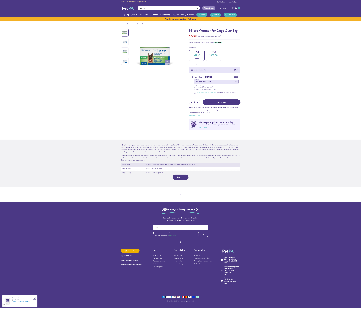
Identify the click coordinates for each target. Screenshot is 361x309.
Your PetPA (180, 301)
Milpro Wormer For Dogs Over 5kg (134, 23)
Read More (180, 177)
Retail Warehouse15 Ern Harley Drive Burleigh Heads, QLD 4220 (230, 260)
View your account (159, 261)
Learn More (203, 127)
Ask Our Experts (233, 2)
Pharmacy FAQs (158, 258)
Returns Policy (178, 258)
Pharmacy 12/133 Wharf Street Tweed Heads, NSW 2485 (230, 281)
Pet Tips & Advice (222, 2)
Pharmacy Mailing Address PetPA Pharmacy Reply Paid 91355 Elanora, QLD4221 (232, 270)
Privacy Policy (178, 261)
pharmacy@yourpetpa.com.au (132, 264)
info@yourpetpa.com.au (130, 260)
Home (122, 23)
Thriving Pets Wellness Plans (203, 261)
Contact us (156, 264)
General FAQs (157, 255)
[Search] (197, 8)
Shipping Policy (179, 255)
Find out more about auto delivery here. (205, 92)
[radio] (214, 70)
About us (197, 255)
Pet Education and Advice (202, 258)
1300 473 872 (128, 256)
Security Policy (178, 264)
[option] (157, 57)
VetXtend (197, 264)
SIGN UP (203, 234)
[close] (34, 298)
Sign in (225, 8)
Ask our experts (158, 267)
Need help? (210, 8)
